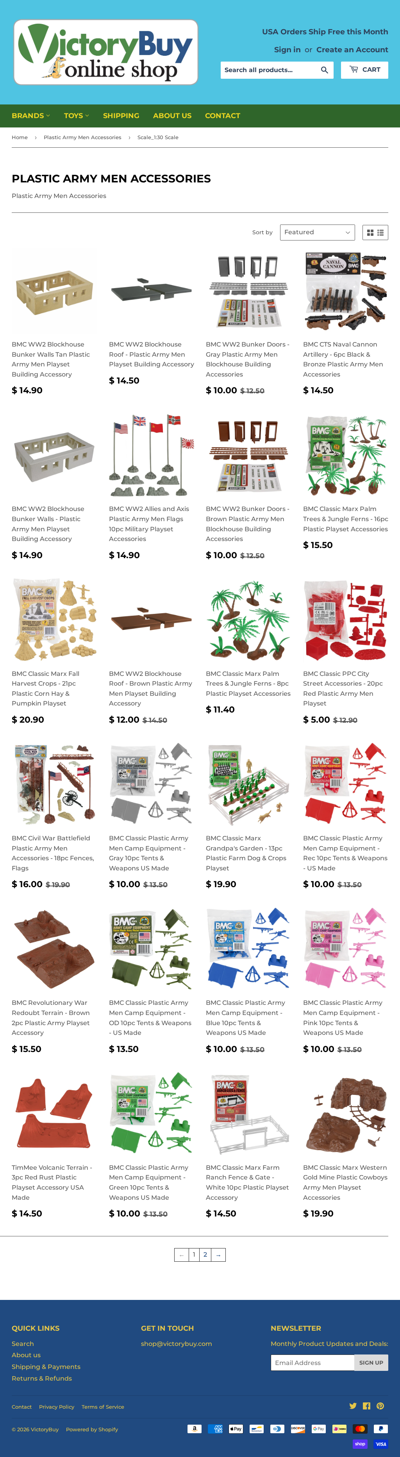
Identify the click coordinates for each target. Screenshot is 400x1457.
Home (20, 137)
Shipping (121, 115)
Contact (222, 115)
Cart (370, 69)
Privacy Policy (56, 1407)
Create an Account (352, 49)
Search (23, 1343)
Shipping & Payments (46, 1366)
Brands (29, 115)
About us (172, 115)
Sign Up (371, 1362)
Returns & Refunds (42, 1378)
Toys (74, 115)
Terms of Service (103, 1407)
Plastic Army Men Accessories (82, 137)
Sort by (262, 232)
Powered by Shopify (92, 1429)
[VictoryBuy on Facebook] (366, 1407)
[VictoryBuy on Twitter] (353, 1407)
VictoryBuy (45, 1429)
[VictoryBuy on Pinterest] (380, 1407)
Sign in (287, 49)
